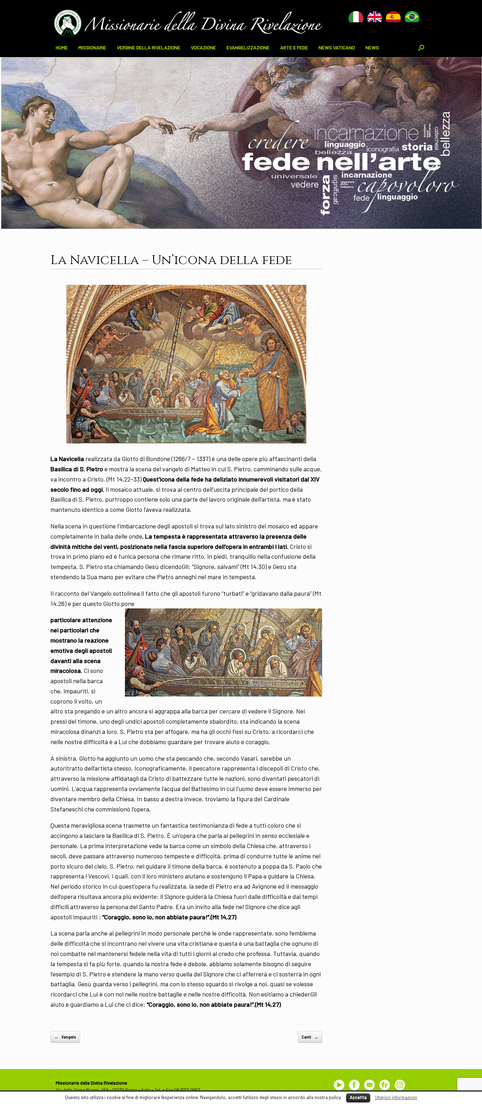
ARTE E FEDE (294, 47)
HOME (62, 47)
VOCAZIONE (203, 47)
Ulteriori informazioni (396, 1097)
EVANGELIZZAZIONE (248, 47)
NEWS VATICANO (337, 47)
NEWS (372, 47)
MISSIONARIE (92, 47)
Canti (310, 1037)
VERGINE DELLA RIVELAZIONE (148, 47)
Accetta (358, 1097)
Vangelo (65, 1037)
